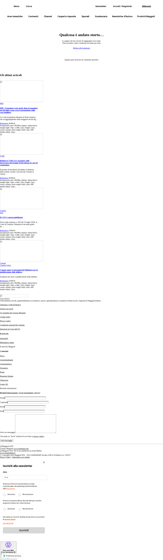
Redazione (4, 123)
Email (2, 407)
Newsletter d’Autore (122, 16)
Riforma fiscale (62, 22)
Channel (48, 16)
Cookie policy (5, 317)
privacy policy (38, 436)
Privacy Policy (5, 457)
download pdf (8, 523)
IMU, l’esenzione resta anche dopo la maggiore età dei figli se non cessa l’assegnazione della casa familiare (19, 110)
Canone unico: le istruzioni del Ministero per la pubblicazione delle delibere (19, 271)
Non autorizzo (28, 494)
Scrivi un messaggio (7, 432)
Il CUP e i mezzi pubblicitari (11, 217)
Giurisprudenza (6, 364)
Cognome (3, 402)
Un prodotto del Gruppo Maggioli (13, 313)
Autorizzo (11, 494)
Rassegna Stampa (6, 376)
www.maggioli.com (21, 449)
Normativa (4, 368)
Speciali (85, 16)
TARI (48, 22)
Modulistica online (7, 343)
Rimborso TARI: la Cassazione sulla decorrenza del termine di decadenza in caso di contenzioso (19, 163)
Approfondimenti (6, 360)
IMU (38, 22)
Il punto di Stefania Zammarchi (127, 22)
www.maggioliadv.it (7, 453)
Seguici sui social (6, 309)
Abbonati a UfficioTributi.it (10, 305)
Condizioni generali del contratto (12, 325)
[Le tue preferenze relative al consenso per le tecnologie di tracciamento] (12, 556)
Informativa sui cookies (21, 457)
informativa (10, 489)
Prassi (2, 372)
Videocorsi (4, 380)
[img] (44, 462)
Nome (2, 398)
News (2, 356)
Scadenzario (101, 16)
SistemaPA (4, 339)
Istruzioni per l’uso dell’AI (10, 329)
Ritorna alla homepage (81, 48)
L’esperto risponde (67, 16)
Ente (1, 411)
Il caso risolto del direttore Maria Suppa (91, 22)
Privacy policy (5, 321)
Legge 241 (4, 384)
